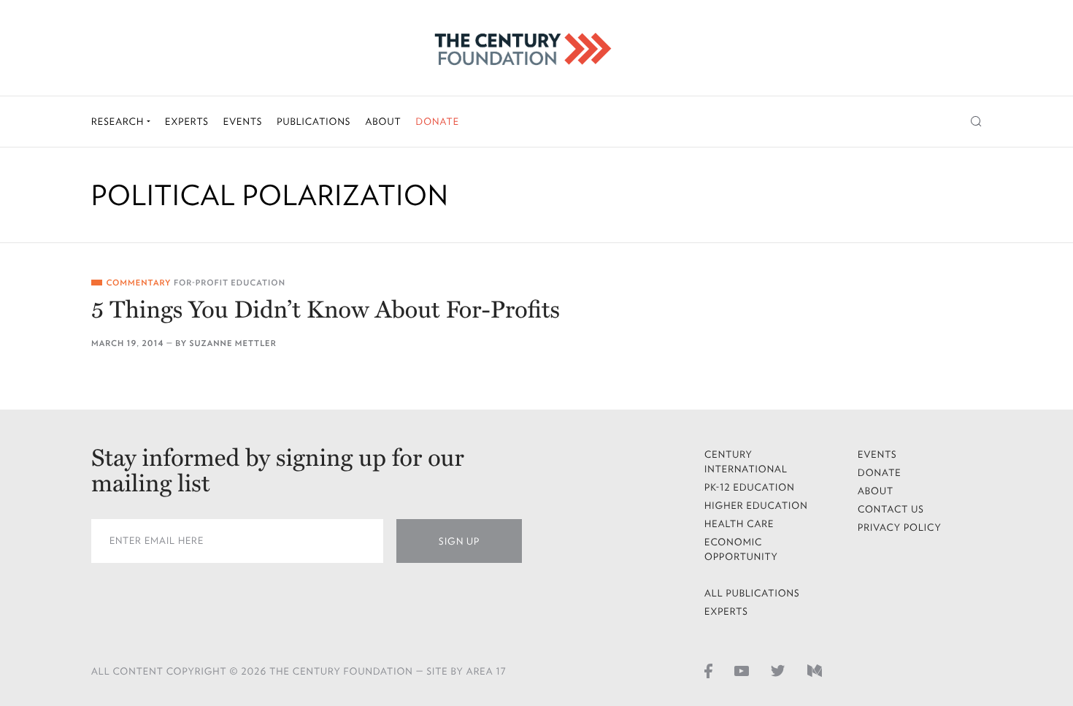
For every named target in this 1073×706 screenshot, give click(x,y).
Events (243, 121)
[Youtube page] (741, 670)
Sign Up (459, 541)
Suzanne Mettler (233, 343)
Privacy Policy (900, 527)
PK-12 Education (749, 487)
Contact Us (891, 509)
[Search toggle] (976, 121)
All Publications (752, 593)
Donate (437, 121)
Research (119, 121)
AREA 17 (486, 671)
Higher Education (756, 505)
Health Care (739, 523)
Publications (313, 121)
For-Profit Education (229, 283)
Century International (746, 462)
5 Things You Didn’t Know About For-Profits (325, 310)
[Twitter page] (778, 670)
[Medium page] (814, 670)
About (383, 121)
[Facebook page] (708, 670)
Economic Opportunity (741, 549)
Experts (187, 121)
